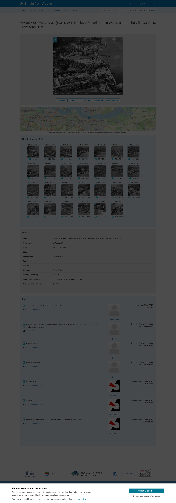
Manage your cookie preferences (30, 488)
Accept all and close (147, 490)
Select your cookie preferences (146, 495)
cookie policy (80, 499)
